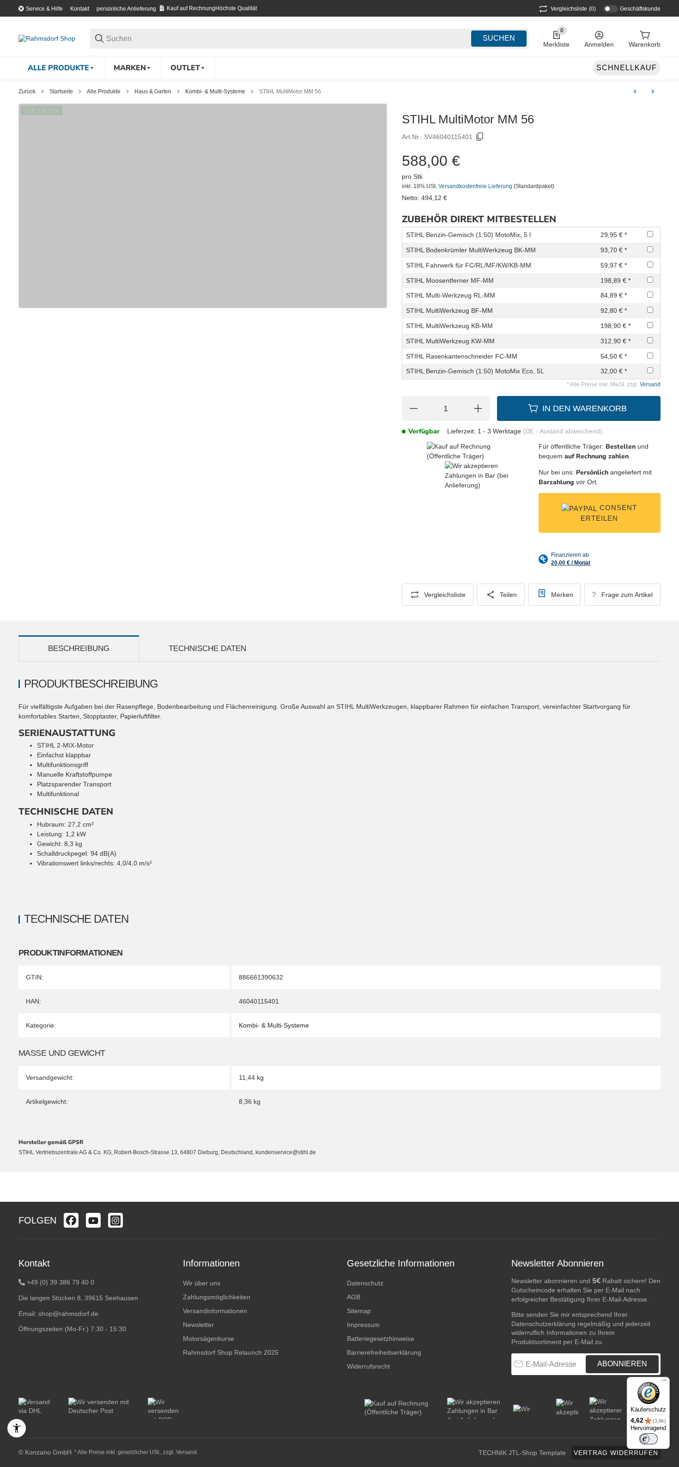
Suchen (499, 38)
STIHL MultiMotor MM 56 (290, 91)
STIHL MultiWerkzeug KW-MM (450, 341)
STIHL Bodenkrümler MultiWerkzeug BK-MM (471, 250)
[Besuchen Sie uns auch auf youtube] (93, 1220)
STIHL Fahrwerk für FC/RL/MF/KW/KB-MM (468, 265)
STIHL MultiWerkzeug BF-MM (449, 310)
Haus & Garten (152, 91)
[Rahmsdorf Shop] (46, 38)
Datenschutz (365, 1283)
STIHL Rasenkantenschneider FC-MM (461, 356)
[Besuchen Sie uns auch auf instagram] (115, 1220)
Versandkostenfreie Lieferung (476, 186)
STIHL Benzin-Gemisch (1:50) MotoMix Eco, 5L (475, 371)
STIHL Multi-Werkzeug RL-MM (450, 295)
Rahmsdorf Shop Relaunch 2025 (231, 1352)
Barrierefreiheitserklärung (384, 1352)
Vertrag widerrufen (616, 1452)
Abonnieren (622, 1364)
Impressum (363, 1324)
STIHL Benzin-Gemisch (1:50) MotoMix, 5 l (468, 234)
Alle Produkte (104, 91)
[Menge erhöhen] (478, 408)
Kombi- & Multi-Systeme (215, 91)
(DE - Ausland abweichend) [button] (562, 431)
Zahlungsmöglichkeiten (216, 1297)
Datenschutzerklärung (543, 1323)
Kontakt (79, 9)
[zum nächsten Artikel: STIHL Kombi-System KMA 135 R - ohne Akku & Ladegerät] (653, 91)
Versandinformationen (215, 1311)
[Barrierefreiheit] (16, 1428)
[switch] (648, 1438)
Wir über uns (201, 1283)
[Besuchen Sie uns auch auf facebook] (71, 1220)
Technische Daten (207, 648)
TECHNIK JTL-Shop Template (522, 1452)
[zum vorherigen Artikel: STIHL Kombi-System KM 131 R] (635, 91)
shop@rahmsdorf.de (68, 1313)
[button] (653, 1220)
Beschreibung (78, 648)
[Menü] (664, 1382)
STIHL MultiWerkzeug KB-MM (449, 325)
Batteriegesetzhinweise (380, 1338)
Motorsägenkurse (208, 1338)
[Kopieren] (479, 136)
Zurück (27, 91)
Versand (650, 384)
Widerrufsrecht (368, 1366)
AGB (353, 1297)
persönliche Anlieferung (126, 9)
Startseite (61, 91)
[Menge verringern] (413, 408)
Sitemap (359, 1311)
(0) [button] (573, 9)
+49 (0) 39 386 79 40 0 (60, 1282)
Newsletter (198, 1324)
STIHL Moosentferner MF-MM (450, 280)
